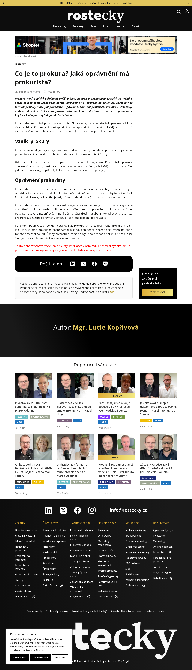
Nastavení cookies (155, 611)
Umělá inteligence (163, 572)
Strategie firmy (51, 574)
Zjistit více (41, 650)
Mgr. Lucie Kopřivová (29, 91)
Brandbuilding (133, 535)
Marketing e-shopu (81, 556)
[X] (83, 263)
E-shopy (146, 420)
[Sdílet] (94, 263)
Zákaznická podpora (81, 581)
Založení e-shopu (80, 567)
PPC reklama (132, 563)
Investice (22, 416)
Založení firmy (23, 591)
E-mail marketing (135, 546)
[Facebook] (77, 510)
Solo (93, 26)
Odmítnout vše (40, 657)
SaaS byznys (160, 567)
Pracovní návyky (107, 556)
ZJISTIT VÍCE (157, 292)
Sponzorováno (39, 416)
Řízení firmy (106, 482)
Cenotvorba (104, 535)
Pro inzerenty (34, 611)
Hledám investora (25, 535)
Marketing (64, 420)
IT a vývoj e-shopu (80, 545)
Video (19, 422)
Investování (159, 535)
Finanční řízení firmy (54, 535)
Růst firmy (123, 482)
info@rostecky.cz (128, 510)
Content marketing (136, 541)
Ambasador (23, 482)
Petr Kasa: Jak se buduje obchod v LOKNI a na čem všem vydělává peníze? (115, 406)
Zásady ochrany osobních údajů (89, 611)
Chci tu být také (29, 56)
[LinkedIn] (48, 510)
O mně (135, 26)
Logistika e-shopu (80, 550)
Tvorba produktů (107, 570)
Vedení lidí (48, 580)
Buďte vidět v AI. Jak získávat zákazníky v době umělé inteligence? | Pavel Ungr (74, 408)
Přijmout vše (19, 657)
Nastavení (60, 657)
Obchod (104, 416)
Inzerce (120, 26)
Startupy (118, 416)
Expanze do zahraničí (82, 530)
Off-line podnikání (163, 546)
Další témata (22, 596)
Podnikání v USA (162, 552)
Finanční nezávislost (26, 530)
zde (112, 292)
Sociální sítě (132, 574)
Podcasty (78, 26)
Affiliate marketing (135, 530)
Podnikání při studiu (26, 574)
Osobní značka (106, 550)
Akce (106, 26)
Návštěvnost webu (135, 557)
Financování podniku (54, 530)
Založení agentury (108, 576)
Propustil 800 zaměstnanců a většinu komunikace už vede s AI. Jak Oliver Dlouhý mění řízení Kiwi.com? (116, 470)
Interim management (54, 541)
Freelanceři (104, 530)
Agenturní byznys (163, 530)
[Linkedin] (72, 263)
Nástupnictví (50, 552)
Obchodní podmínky (57, 611)
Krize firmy (49, 546)
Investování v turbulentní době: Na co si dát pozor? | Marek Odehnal (32, 406)
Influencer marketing (137, 552)
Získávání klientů (107, 591)
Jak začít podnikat (25, 541)
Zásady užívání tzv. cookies (126, 611)
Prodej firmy (49, 557)
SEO (127, 568)
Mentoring (59, 26)
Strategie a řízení (79, 561)
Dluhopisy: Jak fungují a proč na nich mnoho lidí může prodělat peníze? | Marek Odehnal (73, 470)
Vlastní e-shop (23, 585)
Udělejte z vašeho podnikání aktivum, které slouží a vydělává (98, 3)
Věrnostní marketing (137, 580)
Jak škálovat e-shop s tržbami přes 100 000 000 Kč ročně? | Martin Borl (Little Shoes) (158, 408)
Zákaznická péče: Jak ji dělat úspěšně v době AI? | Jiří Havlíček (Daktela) (157, 468)
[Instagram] (92, 510)
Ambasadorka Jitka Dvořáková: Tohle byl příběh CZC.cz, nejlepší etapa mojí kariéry (33, 470)
